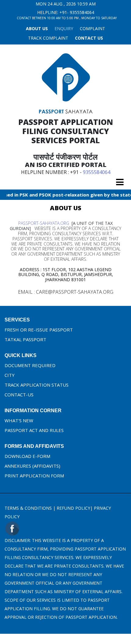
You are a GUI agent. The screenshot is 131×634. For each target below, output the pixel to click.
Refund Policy (73, 508)
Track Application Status (37, 385)
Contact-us (19, 394)
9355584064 (82, 12)
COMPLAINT (92, 28)
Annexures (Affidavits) (32, 466)
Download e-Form (27, 456)
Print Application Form (34, 476)
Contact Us (89, 38)
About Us (37, 28)
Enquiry (64, 28)
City (10, 375)
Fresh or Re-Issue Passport (39, 330)
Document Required (30, 365)
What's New (19, 420)
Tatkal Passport (25, 339)
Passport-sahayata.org (43, 223)
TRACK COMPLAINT (48, 38)
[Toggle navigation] (120, 182)
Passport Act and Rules (34, 430)
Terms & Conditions (28, 508)
